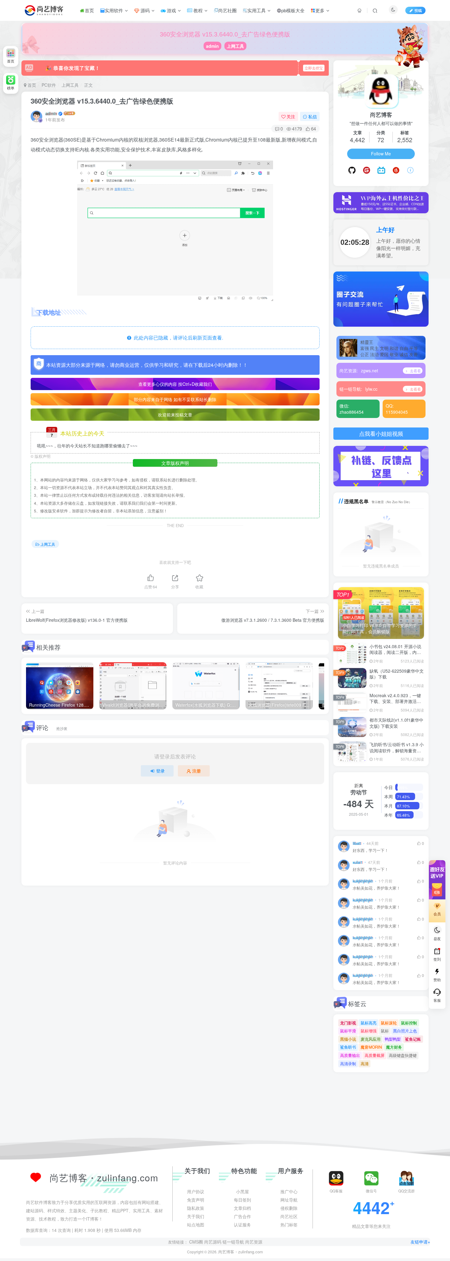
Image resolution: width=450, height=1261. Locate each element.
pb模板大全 (293, 10)
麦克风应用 (371, 1039)
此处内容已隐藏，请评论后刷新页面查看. (177, 337)
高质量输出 (350, 1055)
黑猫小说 (348, 1039)
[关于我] (410, 170)
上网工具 (235, 46)
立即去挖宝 (314, 67)
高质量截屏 (374, 1055)
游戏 (171, 10)
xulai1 (358, 862)
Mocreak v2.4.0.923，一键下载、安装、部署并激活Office (395, 701)
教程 (197, 10)
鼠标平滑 (348, 1031)
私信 (312, 116)
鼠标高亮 (369, 1023)
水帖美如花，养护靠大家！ (376, 888)
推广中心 (289, 1250)
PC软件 (49, 85)
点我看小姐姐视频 (381, 433)
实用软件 (114, 10)
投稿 (418, 10)
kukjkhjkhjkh (363, 881)
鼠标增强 (369, 1031)
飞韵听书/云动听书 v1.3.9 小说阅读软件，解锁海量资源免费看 (396, 750)
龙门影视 (348, 1023)
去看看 (415, 370)
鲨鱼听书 (348, 1047)
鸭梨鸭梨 (393, 1039)
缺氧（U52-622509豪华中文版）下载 (396, 674)
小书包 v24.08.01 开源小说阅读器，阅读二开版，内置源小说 (395, 652)
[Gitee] (366, 170)
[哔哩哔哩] (381, 170)
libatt (357, 843)
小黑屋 (242, 1250)
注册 (196, 771)
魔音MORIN (371, 1047)
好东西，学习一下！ (370, 850)
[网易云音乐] (395, 170)
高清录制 (348, 1063)
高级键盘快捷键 (403, 1055)
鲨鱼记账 (413, 1039)
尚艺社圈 (227, 10)
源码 (144, 10)
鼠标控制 (409, 1023)
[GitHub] (352, 170)
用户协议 (195, 1250)
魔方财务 (394, 1047)
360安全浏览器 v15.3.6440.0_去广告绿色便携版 (102, 101)
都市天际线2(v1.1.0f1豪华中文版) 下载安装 (396, 723)
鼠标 (385, 1031)
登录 (160, 771)
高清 (365, 1063)
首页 (89, 10)
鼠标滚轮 (389, 1023)
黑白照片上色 (405, 1031)
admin (212, 46)
